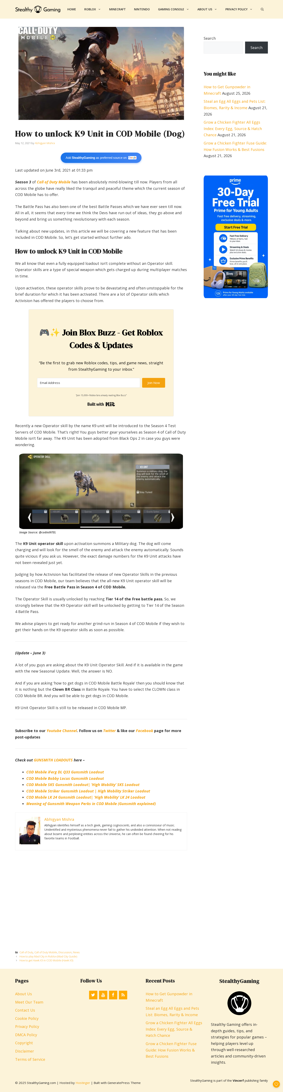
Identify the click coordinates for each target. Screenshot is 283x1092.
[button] (262, 9)
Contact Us (25, 1010)
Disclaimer (24, 1051)
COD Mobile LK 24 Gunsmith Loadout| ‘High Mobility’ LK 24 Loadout (85, 797)
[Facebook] (113, 995)
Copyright (24, 1042)
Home (71, 9)
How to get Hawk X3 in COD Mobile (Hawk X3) (46, 960)
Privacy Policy (236, 9)
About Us (204, 9)
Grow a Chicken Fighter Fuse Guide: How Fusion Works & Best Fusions (171, 1050)
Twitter (109, 730)
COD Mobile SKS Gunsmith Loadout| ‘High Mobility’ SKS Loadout (82, 784)
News (76, 952)
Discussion (65, 952)
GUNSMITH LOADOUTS (53, 759)
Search (210, 38)
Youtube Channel (62, 730)
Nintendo (142, 9)
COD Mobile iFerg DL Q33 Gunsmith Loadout (65, 771)
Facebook (144, 730)
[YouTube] (103, 995)
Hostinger (83, 1083)
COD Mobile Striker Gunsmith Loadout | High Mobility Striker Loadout (88, 791)
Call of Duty (26, 952)
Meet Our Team (29, 1002)
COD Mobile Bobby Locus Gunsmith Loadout (65, 778)
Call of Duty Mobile (53, 181)
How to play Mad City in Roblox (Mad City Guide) (48, 956)
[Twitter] (93, 995)
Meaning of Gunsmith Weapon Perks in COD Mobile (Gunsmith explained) (91, 803)
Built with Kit (101, 404)
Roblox (90, 9)
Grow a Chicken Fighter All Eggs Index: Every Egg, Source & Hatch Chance (233, 128)
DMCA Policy (26, 1034)
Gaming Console (171, 9)
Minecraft (117, 9)
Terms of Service (30, 1059)
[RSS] (123, 995)
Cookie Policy (27, 1018)
